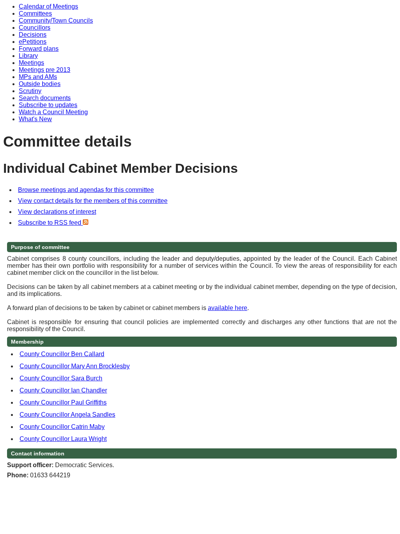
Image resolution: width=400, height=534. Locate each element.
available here (227, 308)
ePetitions (32, 41)
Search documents (45, 98)
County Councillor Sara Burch (61, 378)
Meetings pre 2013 (44, 69)
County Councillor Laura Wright (63, 438)
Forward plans (39, 48)
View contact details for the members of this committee (93, 200)
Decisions (32, 34)
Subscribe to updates (48, 105)
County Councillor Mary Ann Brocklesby (75, 366)
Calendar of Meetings (48, 6)
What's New (35, 119)
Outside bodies (40, 84)
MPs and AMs (38, 76)
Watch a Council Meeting (53, 112)
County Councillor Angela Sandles (67, 414)
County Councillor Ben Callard (62, 354)
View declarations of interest (57, 211)
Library (28, 55)
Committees (35, 13)
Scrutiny (30, 91)
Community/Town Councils (56, 20)
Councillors (34, 27)
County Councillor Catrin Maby (62, 426)
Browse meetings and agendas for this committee (86, 189)
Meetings (31, 62)
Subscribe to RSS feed (50, 222)
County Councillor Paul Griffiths (63, 402)
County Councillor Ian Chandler (63, 390)
